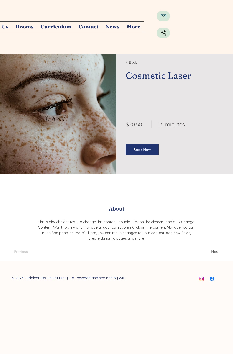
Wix (122, 278)
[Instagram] (202, 279)
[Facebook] (212, 279)
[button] (142, 149)
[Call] (163, 33)
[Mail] (163, 16)
